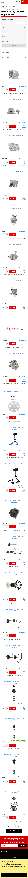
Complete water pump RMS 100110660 (14, 208)
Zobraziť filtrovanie (8, 57)
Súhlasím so (14, 842)
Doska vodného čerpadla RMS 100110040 (14, 391)
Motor (14, 6)
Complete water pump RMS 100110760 (14, 353)
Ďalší (18, 826)
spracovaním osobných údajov (17, 842)
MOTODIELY (8, 6)
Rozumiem (14, 875)
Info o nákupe (4, 851)
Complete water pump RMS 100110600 (14, 99)
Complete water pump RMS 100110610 (14, 135)
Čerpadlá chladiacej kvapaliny (9, 8)
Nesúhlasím (14, 871)
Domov (2, 6)
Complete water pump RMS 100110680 (14, 280)
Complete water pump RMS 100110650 (14, 172)
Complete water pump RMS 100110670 (14, 244)
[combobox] (14, 23)
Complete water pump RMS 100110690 (14, 317)
